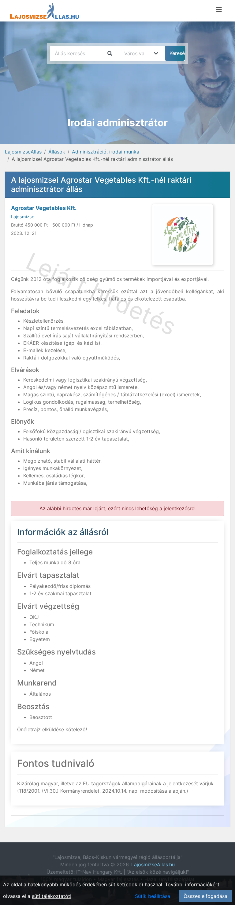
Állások (56, 152)
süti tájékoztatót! (51, 896)
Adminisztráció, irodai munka (105, 152)
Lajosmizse (22, 216)
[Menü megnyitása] (219, 9)
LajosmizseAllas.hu (153, 864)
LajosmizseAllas (23, 152)
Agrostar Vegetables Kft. (43, 208)
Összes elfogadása (205, 896)
